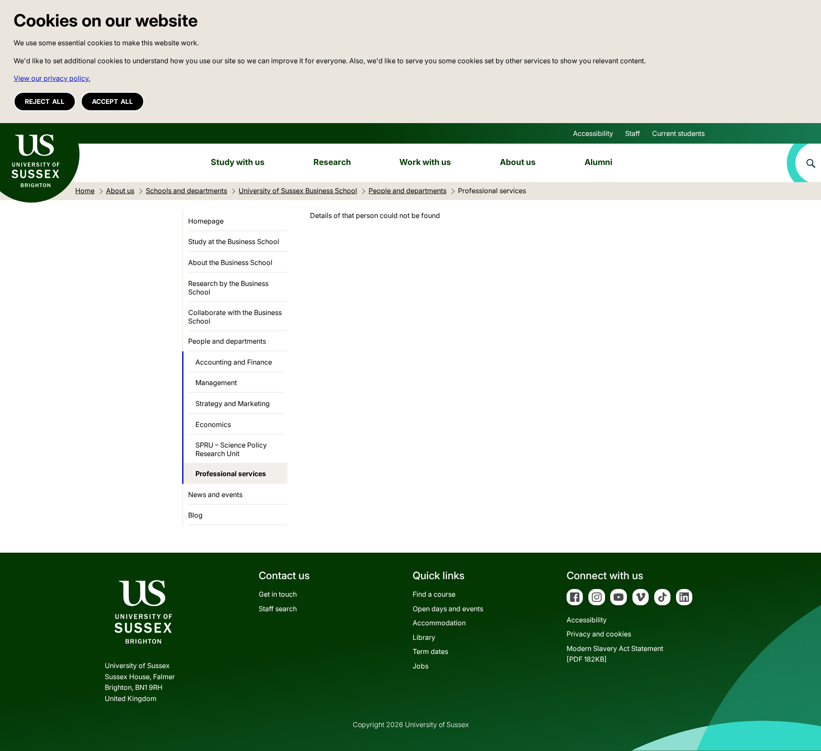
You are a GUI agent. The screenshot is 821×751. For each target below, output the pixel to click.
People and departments (227, 341)
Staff (632, 133)
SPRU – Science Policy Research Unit (231, 449)
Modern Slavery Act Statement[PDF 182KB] (615, 654)
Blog (195, 515)
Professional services (230, 473)
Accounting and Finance (233, 362)
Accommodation (439, 622)
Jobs (420, 666)
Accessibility (593, 133)
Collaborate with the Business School (235, 316)
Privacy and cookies (599, 634)
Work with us (425, 162)
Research (332, 162)
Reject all (45, 101)
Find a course (434, 594)
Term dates (430, 651)
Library (424, 637)
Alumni (598, 162)
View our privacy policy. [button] (52, 78)
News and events (215, 494)
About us (518, 162)
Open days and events (448, 608)
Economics (213, 424)
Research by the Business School (228, 287)
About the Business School (230, 262)
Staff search (278, 608)
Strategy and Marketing (232, 403)
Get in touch (278, 594)
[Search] (804, 163)
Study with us (238, 162)
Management (216, 382)
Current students (678, 133)
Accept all (112, 101)
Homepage (206, 221)
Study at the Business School (233, 241)
